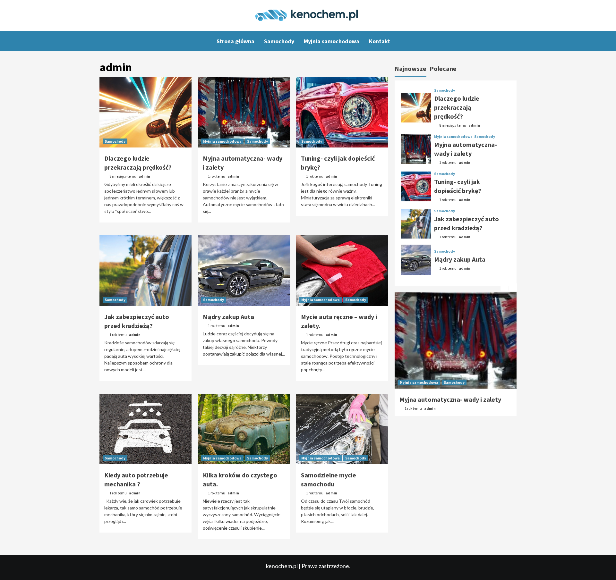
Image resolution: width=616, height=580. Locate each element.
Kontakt (379, 41)
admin (144, 176)
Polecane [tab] (443, 68)
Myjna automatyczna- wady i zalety (450, 399)
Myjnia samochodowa (331, 41)
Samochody (279, 41)
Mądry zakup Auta (228, 317)
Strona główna (235, 41)
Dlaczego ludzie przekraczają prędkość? (456, 108)
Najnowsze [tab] (410, 68)
